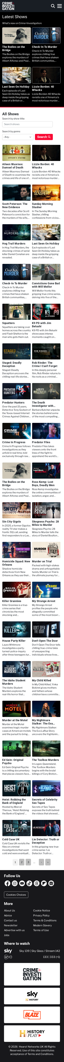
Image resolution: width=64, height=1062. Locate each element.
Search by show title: (13, 118)
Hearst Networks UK (31, 1046)
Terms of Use (41, 930)
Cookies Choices (16, 894)
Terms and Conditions (40, 1054)
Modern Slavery (42, 925)
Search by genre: (11, 131)
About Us (9, 910)
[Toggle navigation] (59, 6)
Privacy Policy (41, 915)
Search (42, 137)
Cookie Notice (41, 910)
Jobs (6, 935)
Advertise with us (14, 930)
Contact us (10, 920)
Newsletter (11, 925)
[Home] (8, 6)
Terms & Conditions (45, 920)
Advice (8, 915)
